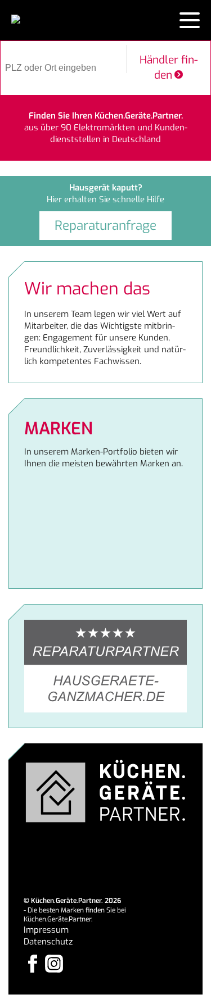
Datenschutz (48, 941)
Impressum (46, 930)
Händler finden (169, 67)
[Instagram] (54, 964)
